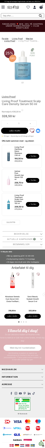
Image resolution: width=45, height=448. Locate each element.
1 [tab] (19, 322)
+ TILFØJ (32, 156)
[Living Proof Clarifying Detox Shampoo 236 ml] (8, 156)
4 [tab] (26, 322)
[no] (28, 445)
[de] (17, 445)
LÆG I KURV (14, 131)
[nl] (22, 445)
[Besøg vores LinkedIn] (29, 394)
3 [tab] (24, 322)
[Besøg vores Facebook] (11, 394)
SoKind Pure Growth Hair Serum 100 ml (19, 175)
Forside (5, 38)
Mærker (29, 38)
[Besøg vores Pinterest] (25, 394)
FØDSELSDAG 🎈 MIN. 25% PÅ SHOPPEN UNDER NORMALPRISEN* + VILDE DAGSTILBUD (22, 26)
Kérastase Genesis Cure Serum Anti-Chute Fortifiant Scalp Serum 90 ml (12, 299)
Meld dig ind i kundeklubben (22, 348)
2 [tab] (22, 322)
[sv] (33, 445)
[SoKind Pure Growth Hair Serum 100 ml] (8, 180)
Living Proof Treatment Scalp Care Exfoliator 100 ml (19, 199)
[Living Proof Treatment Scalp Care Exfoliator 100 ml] (8, 204)
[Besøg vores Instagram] (16, 394)
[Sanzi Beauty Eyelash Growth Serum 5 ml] (33, 280)
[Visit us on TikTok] (34, 394)
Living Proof (17, 38)
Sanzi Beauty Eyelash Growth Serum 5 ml (33, 299)
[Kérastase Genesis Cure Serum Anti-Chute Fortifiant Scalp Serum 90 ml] (12, 280)
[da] (12, 445)
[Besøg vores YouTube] (20, 394)
